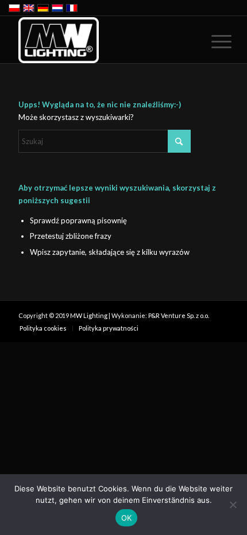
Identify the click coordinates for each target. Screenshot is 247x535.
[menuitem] (212, 41)
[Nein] (232, 504)
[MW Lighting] (102, 40)
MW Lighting (88, 315)
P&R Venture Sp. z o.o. (178, 315)
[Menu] (212, 41)
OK (126, 517)
